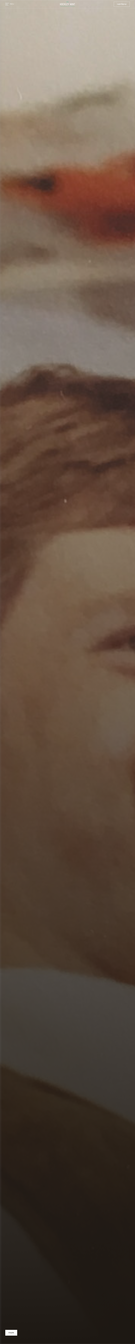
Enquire (11, 1333)
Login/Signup (121, 4)
